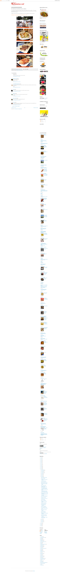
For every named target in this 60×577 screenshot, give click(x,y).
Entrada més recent (14, 107)
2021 (41, 459)
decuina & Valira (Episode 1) (44, 496)
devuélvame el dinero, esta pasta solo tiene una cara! (44, 491)
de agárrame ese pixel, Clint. (44, 498)
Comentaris (42, 121)
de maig (42, 476)
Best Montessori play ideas (43, 333)
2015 (41, 465)
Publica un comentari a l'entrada (15, 106)
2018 (41, 462)
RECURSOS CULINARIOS (44, 198)
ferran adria (41, 546)
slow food (41, 561)
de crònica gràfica (43, 499)
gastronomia (41, 553)
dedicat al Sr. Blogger (43, 500)
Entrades (42, 120)
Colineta (42, 193)
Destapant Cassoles (43, 346)
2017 (41, 463)
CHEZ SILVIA (42, 214)
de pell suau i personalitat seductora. (44, 516)
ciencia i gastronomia (42, 541)
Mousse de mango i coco (43, 303)
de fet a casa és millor (43, 485)
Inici (24, 107)
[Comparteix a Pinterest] (27, 69)
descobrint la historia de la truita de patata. (44, 486)
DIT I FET (42, 225)
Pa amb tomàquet (43, 253)
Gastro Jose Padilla (43, 372)
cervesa (41, 547)
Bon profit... (42, 305)
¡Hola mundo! (42, 262)
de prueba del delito (43, 511)
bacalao (41, 557)
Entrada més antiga (36, 107)
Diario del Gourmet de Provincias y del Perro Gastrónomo (43, 232)
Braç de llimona (42, 165)
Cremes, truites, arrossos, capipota (45, 278)
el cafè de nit (42, 407)
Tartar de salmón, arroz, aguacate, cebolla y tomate (46, 175)
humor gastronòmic (42, 537)
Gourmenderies (42, 390)
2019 (41, 461)
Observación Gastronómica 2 (44, 143)
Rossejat (42, 297)
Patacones (45, 352)
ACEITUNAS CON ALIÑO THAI (45, 147)
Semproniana (42, 335)
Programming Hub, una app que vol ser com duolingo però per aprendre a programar (44, 287)
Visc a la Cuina (15, 98)
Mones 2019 (42, 283)
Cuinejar (42, 351)
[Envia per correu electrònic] (24, 69)
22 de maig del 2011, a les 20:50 (16, 91)
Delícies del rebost (43, 184)
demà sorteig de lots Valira (44, 477)
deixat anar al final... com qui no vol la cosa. (44, 517)
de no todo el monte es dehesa (44, 492)
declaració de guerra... (43, 512)
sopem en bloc (42, 551)
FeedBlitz (46, 453)
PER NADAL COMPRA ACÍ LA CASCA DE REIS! (46, 299)
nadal (41, 543)
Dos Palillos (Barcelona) (43, 357)
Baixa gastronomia (43, 395)
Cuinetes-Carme (15, 78)
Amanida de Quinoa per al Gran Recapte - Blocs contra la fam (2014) (45, 403)
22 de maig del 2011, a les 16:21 (16, 87)
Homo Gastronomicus (43, 423)
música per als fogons (42, 548)
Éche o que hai (42, 432)
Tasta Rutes (42, 282)
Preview (41, 453)
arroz (41, 552)
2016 (41, 464)
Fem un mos (42, 159)
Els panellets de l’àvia (43, 245)
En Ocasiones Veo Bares (43, 370)
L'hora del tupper (43, 266)
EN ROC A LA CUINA (43, 134)
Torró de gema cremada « (44, 289)
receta (41, 538)
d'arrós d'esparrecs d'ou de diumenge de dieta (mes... (44, 488)
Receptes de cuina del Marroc (44, 327)
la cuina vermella (42, 563)
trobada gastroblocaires (43, 544)
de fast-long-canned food (44, 514)
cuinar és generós (43, 277)
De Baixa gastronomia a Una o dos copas (45, 397)
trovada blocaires (42, 559)
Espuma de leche (45, 209)
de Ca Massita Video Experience (43, 505)
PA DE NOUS (42, 203)
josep (13, 89)
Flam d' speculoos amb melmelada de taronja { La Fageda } (45, 392)
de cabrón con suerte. (43, 497)
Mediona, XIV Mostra (43, 264)
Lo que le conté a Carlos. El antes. (44, 196)
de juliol (42, 474)
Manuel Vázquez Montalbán (43, 562)
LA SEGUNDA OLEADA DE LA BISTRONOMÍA (45, 234)
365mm (41, 261)
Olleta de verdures (43, 338)
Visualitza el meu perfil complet (41, 533)
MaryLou (14, 93)
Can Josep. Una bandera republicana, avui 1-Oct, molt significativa (45, 318)
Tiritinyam (42, 310)
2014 (41, 466)
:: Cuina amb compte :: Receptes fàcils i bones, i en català (44, 244)
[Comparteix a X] (26, 69)
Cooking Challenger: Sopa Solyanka (45, 342)
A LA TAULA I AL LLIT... (43, 359)
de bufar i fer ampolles (43, 506)
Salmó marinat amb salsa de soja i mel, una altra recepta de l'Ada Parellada (45, 170)
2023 (41, 457)
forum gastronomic (42, 558)
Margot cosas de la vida (43, 228)
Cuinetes (42, 139)
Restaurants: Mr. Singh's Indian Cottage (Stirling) (45, 414)
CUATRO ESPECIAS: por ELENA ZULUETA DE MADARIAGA (43, 384)
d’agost (42, 473)
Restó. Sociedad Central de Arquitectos (45, 428)
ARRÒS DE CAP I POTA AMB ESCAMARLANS (45, 323)
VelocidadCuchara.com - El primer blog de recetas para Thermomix (44, 434)
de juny (42, 475)
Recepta (41, 536)
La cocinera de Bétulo (43, 145)
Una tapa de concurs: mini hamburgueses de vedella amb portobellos (44, 141)
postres (41, 542)
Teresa (14, 102)
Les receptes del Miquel (43, 173)
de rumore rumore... (43, 478)
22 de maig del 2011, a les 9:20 (16, 76)
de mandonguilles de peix (44, 507)
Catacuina (42, 412)
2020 (41, 460)
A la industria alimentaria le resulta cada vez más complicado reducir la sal (44, 191)
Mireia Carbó (41, 556)
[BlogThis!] (25, 69)
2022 (41, 458)
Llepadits (42, 258)
